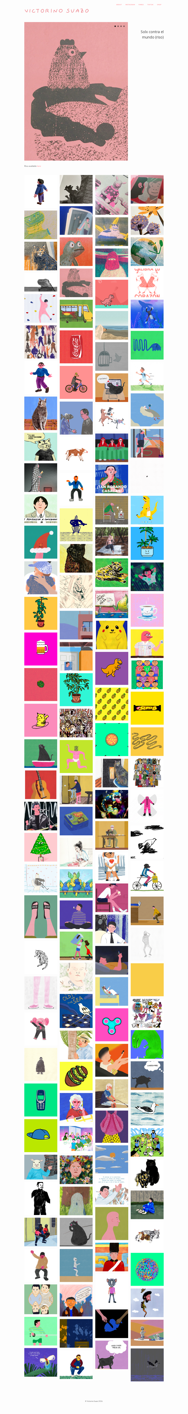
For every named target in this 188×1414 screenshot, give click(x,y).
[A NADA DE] (147, 409)
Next (124, 91)
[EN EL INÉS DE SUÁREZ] (76, 1201)
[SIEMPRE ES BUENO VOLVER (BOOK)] (147, 189)
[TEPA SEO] (40, 1265)
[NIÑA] (40, 413)
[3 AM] (111, 960)
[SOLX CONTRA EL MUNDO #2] (40, 878)
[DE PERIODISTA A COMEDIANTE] (40, 508)
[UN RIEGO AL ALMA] (147, 443)
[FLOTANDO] (147, 1109)
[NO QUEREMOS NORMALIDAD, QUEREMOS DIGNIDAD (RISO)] (111, 263)
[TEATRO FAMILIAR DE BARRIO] (76, 723)
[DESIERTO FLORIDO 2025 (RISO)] (147, 220)
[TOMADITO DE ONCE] (147, 643)
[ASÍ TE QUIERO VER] (76, 453)
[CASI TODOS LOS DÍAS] (147, 543)
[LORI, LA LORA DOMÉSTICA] (76, 883)
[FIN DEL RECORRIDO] (76, 1300)
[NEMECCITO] (76, 558)
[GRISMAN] (147, 944)
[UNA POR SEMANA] (40, 613)
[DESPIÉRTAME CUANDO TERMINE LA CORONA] (40, 957)
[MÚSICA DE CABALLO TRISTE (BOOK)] (76, 189)
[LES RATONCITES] (111, 1290)
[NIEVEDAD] (147, 806)
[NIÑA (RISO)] (40, 256)
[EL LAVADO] (76, 946)
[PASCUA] (76, 914)
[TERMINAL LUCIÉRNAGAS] (40, 1362)
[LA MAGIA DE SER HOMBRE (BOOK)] (76, 220)
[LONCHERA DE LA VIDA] (76, 821)
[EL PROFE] (76, 1364)
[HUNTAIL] (111, 804)
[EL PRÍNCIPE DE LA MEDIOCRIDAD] (111, 1190)
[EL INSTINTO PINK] (40, 1028)
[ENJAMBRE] (40, 341)
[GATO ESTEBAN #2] (111, 387)
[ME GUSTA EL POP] (76, 1107)
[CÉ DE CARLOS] (111, 604)
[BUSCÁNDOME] (111, 1127)
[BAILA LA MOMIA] (76, 756)
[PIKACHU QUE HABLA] (111, 635)
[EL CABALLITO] (147, 476)
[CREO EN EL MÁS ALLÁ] (147, 576)
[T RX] (111, 668)
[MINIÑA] (111, 773)
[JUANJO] (40, 784)
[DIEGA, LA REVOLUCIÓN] (147, 1205)
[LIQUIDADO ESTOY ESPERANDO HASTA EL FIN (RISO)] (147, 251)
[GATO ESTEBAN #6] (111, 1355)
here (39, 166)
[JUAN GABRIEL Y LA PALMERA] (76, 1045)
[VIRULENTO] (111, 1223)
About (119, 5)
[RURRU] (111, 572)
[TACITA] (147, 610)
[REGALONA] (76, 689)
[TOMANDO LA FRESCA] (76, 1333)
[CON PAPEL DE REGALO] (40, 847)
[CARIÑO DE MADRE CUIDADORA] (147, 1236)
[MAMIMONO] (76, 591)
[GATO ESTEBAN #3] (76, 1232)
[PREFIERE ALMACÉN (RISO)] (40, 225)
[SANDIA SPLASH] (40, 684)
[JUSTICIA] (111, 1323)
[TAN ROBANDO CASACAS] (111, 479)
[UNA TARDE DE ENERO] (111, 541)
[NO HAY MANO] (76, 418)
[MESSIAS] (147, 376)
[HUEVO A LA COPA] (111, 897)
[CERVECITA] (40, 649)
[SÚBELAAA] (40, 1198)
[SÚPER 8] (147, 708)
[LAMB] (40, 1167)
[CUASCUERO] (40, 542)
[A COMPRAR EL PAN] (147, 510)
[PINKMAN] (40, 993)
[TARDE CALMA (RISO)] (111, 231)
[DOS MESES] (76, 977)
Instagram (130, 5)
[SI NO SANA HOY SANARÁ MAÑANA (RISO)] (76, 251)
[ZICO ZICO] (40, 916)
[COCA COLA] (76, 346)
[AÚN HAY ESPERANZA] (76, 656)
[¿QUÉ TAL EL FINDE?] (111, 1060)
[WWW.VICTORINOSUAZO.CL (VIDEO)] (111, 294)
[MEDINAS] (76, 1138)
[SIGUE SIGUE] (147, 674)
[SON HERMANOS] (40, 1299)
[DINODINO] (147, 1044)
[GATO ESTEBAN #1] (40, 753)
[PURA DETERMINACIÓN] (147, 877)
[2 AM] (40, 477)
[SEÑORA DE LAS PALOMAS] (40, 1064)
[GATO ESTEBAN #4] (147, 1075)
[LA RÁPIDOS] (147, 979)
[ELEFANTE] (147, 345)
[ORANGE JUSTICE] (40, 377)
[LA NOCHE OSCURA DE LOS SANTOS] (147, 1365)
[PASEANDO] (40, 577)
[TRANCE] (111, 1093)
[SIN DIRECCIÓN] (147, 841)
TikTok (150, 5)
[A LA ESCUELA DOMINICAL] (40, 1232)
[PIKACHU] (40, 720)
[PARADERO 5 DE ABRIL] (76, 314)
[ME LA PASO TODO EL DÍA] (76, 625)
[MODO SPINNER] (111, 1024)
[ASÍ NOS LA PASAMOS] (111, 448)
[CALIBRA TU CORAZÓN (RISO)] (147, 283)
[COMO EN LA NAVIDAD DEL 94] (111, 866)
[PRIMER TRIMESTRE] (76, 852)
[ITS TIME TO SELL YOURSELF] (147, 1013)
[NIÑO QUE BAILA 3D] (40, 191)
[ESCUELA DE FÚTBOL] (147, 1142)
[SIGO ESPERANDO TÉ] (111, 510)
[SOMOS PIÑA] (111, 704)
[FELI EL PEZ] (147, 314)
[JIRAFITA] (147, 741)
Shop (159, 5)
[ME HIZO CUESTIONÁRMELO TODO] (40, 447)
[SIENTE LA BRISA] (111, 1159)
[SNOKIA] (40, 1100)
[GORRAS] (40, 1135)
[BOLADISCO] (147, 1269)
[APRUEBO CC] (111, 356)
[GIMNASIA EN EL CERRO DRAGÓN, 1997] (76, 1265)
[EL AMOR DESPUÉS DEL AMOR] (111, 325)
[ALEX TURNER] (40, 816)
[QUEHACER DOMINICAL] (76, 790)
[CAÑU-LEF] (111, 991)
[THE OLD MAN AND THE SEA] (76, 1011)
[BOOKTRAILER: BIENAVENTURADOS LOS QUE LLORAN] (40, 282)
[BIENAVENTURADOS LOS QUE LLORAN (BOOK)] (111, 195)
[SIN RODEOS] (111, 418)
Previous (29, 91)
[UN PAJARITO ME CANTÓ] (40, 1331)
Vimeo (141, 5)
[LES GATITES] (147, 1173)
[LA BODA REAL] (111, 1257)
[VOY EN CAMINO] (76, 382)
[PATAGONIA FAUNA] (147, 773)
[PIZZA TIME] (111, 739)
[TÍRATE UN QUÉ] (76, 489)
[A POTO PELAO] (40, 308)
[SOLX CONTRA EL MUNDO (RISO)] (76, 283)
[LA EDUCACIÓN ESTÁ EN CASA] (76, 524)
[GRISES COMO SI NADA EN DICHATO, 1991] (147, 1333)
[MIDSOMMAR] (76, 1169)
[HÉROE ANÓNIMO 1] (111, 835)
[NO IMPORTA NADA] (147, 1303)
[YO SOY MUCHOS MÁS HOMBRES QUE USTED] (111, 929)
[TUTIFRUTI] (76, 1076)
